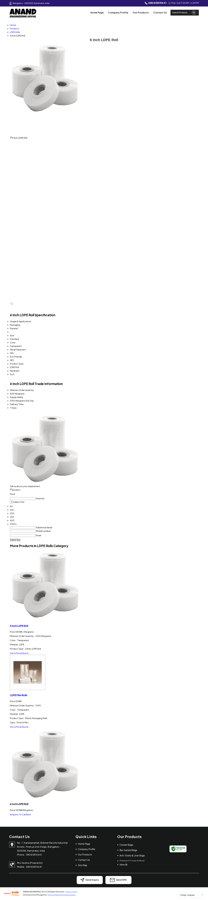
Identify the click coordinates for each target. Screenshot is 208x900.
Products (14, 28)
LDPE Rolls (15, 32)
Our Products (141, 12)
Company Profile (118, 12)
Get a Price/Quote (19, 653)
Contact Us (160, 12)
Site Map (82, 865)
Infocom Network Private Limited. (62, 895)
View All (123, 864)
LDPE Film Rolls (18, 695)
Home (13, 25)
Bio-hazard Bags (128, 850)
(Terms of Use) (71, 892)
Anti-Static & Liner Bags (132, 855)
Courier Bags (126, 844)
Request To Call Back (20, 814)
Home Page (97, 12)
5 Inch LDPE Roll (19, 625)
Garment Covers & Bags (132, 860)
